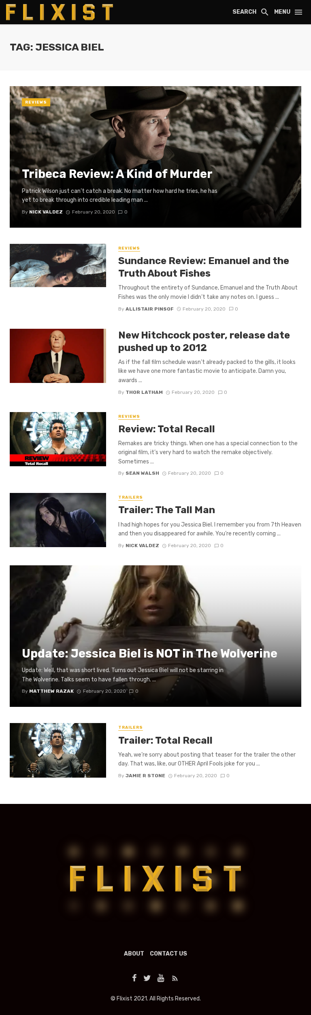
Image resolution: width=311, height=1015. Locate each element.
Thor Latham (144, 392)
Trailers (130, 497)
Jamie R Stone (145, 775)
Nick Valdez (142, 545)
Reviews (36, 102)
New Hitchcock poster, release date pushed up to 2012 (204, 341)
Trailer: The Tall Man (166, 510)
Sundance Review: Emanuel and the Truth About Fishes (203, 267)
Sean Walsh (142, 473)
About (134, 953)
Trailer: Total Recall (165, 740)
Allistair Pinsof (150, 309)
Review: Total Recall (166, 429)
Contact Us (168, 953)
